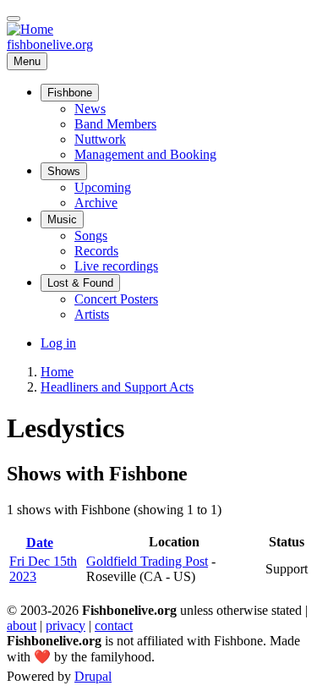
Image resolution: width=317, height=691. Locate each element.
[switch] (13, 18)
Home (57, 372)
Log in (58, 343)
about (21, 625)
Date (46, 542)
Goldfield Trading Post (147, 561)
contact (114, 625)
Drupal (93, 676)
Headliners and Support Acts (117, 387)
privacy (65, 625)
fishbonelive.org (50, 44)
